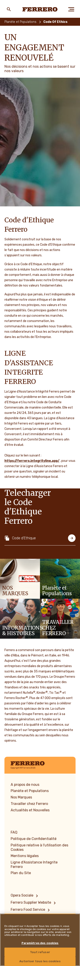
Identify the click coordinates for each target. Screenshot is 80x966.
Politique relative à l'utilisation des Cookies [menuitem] (39, 847)
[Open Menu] (71, 9)
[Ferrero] (40, 9)
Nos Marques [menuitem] (21, 797)
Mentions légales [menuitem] (25, 856)
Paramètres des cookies (40, 943)
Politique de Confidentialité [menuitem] (33, 839)
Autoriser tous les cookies (39, 961)
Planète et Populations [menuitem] (30, 791)
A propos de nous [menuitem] (25, 784)
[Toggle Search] (8, 9)
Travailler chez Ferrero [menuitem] (29, 804)
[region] (40, 940)
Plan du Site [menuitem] (21, 873)
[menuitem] (25, 896)
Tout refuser (40, 952)
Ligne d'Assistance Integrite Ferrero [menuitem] (34, 864)
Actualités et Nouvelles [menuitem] (30, 810)
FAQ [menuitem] (14, 832)
